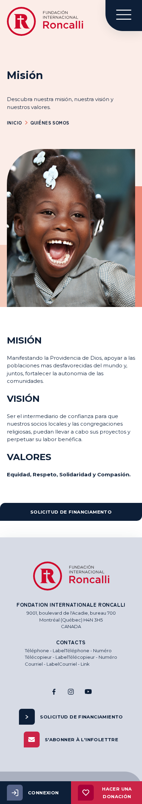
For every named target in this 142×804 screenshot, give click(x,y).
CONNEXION (43, 792)
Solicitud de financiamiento (81, 716)
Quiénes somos (49, 122)
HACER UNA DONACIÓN (117, 792)
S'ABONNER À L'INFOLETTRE (81, 739)
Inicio (14, 122)
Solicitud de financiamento (71, 512)
